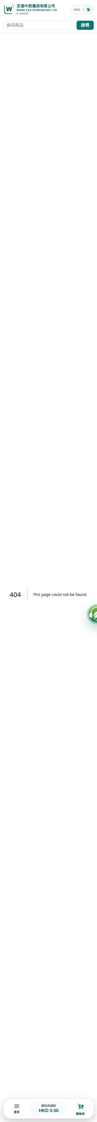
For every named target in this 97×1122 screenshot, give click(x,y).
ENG (77, 9)
